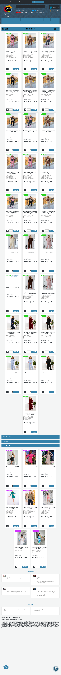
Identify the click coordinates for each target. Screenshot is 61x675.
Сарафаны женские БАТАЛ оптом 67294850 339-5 (39, 548)
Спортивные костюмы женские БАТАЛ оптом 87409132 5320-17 (30, 292)
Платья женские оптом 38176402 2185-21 (48, 467)
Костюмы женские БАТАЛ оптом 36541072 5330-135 (13, 373)
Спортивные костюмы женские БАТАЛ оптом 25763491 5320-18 (12, 287)
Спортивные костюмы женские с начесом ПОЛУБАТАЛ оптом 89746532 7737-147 (13, 132)
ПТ (55, 10)
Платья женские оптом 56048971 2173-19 (13, 508)
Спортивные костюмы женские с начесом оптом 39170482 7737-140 (30, 212)
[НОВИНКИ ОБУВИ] (58, 28)
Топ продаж (7, 437)
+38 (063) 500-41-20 (24, 10)
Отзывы (30, 605)
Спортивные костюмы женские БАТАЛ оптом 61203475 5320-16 (48, 292)
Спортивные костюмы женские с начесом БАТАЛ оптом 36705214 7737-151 (48, 51)
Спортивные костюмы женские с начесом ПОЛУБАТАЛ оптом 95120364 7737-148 (48, 91)
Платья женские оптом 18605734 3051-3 (48, 508)
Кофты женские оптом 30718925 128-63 (30, 508)
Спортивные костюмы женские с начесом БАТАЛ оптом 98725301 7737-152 (30, 51)
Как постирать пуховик (11, 576)
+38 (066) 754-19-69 (24, 12)
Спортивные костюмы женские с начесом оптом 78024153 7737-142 (48, 172)
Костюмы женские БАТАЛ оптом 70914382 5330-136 (48, 333)
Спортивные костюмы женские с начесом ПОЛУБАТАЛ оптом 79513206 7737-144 (13, 172)
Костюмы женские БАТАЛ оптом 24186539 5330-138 (13, 333)
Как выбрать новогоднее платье (43, 576)
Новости (30, 572)
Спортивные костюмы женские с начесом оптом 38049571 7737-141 (13, 212)
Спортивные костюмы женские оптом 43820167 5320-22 (48, 252)
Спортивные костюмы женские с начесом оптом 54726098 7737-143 (30, 172)
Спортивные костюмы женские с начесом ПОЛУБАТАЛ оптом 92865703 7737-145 (48, 132)
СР (52, 10)
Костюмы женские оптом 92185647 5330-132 (30, 414)
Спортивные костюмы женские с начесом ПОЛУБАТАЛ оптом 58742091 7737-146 (30, 132)
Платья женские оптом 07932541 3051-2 (21, 548)
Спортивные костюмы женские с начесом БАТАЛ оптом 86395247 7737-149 (30, 91)
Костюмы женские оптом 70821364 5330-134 (30, 373)
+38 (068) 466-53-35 (39, 10)
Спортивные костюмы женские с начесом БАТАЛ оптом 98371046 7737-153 (13, 51)
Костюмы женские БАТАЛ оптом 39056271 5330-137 (30, 333)
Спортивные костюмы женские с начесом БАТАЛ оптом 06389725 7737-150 (13, 91)
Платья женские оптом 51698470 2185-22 (30, 467)
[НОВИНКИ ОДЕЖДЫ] (3, 29)
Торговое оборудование (7, 22)
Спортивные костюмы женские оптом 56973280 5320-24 (12, 252)
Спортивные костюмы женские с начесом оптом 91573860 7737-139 (48, 212)
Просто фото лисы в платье (12, 588)
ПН (50, 10)
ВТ (51, 10)
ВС (57, 10)
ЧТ (54, 10)
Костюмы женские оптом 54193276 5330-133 (48, 373)
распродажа (7, 446)
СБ (56, 10)
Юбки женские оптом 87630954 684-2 (12, 467)
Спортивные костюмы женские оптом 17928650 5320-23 (30, 252)
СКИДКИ (5, 441)
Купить (15, 69)
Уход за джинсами (40, 588)
